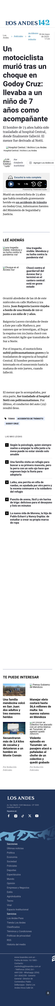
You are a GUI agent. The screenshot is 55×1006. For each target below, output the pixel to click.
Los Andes (6, 36)
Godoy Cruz (12, 423)
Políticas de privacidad (18, 935)
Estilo (10, 892)
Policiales (18, 36)
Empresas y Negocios (18, 887)
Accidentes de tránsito (30, 418)
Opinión (11, 883)
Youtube (37, 816)
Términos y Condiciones (19, 931)
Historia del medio (16, 944)
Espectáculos (14, 874)
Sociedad (12, 861)
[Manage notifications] (48, 993)
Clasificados (13, 927)
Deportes (11, 870)
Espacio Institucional (17, 909)
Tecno (10, 900)
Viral (9, 905)
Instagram (15, 816)
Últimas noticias (15, 848)
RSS (9, 940)
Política (11, 852)
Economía (12, 857)
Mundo (10, 879)
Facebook (8, 816)
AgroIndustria (14, 896)
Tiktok (22, 816)
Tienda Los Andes (16, 922)
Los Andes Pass (15, 918)
